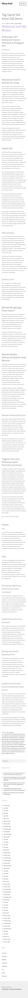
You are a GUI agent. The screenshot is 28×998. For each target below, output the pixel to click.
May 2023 (6, 907)
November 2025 (7, 829)
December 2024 (7, 857)
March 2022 (6, 936)
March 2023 (6, 913)
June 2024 (6, 873)
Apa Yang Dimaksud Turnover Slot (17, 736)
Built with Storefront (16, 989)
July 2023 (6, 902)
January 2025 (7, 855)
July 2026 (6, 808)
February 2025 (7, 852)
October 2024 (7, 863)
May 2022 (6, 931)
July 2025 (6, 839)
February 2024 (7, 884)
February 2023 (7, 915)
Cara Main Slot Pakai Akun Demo (9, 737)
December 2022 (7, 920)
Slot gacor (4, 976)
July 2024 (6, 871)
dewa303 (4, 959)
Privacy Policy (5, 989)
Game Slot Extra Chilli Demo (17, 746)
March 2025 (6, 850)
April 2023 (6, 910)
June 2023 (6, 905)
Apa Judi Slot (5, 736)
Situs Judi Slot (10, 732)
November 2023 (7, 892)
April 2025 (6, 847)
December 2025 (7, 826)
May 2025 (6, 844)
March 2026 (6, 818)
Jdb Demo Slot (14, 748)
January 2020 (7, 941)
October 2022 (7, 926)
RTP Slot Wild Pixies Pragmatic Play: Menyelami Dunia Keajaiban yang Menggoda (14, 789)
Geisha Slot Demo (6, 748)
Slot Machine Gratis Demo (16, 751)
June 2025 (6, 842)
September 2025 (7, 834)
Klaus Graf (7, 3)
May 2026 (6, 813)
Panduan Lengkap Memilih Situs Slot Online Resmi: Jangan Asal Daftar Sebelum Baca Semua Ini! (14, 784)
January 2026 (7, 823)
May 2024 (6, 876)
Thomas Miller (17, 23)
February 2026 (7, 821)
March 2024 (6, 881)
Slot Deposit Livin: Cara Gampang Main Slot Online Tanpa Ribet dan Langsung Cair (14, 773)
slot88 (3, 972)
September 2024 (7, 865)
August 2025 (6, 837)
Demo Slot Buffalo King (19, 744)
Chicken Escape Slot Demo (11, 741)
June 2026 (6, 810)
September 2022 (7, 928)
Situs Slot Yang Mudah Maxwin (14, 750)
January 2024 (7, 886)
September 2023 (7, 897)
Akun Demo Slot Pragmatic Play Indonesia (14, 734)
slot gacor (4, 953)
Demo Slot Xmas (6, 746)
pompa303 (4, 966)
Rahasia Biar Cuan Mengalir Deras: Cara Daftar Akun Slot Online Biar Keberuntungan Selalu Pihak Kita (15, 778)
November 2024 (7, 860)
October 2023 (7, 894)
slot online (4, 956)
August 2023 (6, 899)
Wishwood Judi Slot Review (14, 28)
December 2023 (7, 889)
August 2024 (6, 868)
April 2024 (6, 878)
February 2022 (7, 939)
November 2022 (7, 923)
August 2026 (6, 805)
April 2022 (6, 933)
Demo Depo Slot (10, 744)
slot (3, 969)
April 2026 (6, 816)
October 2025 (7, 831)
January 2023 (7, 918)
